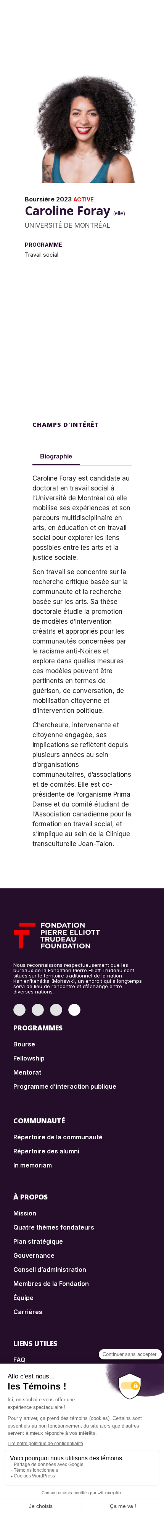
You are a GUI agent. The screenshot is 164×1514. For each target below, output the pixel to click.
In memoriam (32, 1165)
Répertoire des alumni (46, 1151)
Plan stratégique (38, 1241)
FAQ (19, 1360)
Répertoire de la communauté (58, 1137)
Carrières (27, 1312)
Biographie (56, 456)
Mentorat (27, 1072)
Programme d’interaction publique (64, 1086)
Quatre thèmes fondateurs (53, 1227)
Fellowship (29, 1058)
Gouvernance (34, 1255)
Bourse (24, 1044)
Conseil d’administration (49, 1269)
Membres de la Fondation (51, 1283)
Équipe (23, 1298)
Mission (24, 1213)
